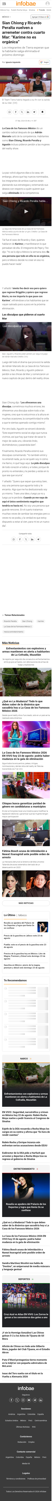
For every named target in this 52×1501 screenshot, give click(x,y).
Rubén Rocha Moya (15, 10)
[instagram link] (23, 1400)
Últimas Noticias (23, 1427)
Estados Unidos (11, 1420)
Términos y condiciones (15, 1479)
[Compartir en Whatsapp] (9, 112)
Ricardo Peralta (10, 621)
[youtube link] (29, 1400)
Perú (30, 1420)
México (5, 17)
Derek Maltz (47, 10)
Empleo (31, 1442)
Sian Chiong (27, 621)
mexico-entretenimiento (13, 632)
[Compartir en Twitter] (21, 112)
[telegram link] (35, 1400)
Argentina (21, 1414)
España (40, 1414)
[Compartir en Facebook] (15, 112)
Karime (41, 621)
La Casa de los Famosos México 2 (18, 626)
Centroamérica (41, 1420)
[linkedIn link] (41, 1400)
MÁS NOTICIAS (26, 903)
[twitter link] (17, 1400)
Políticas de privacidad (36, 1479)
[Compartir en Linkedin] (28, 112)
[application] (26, 211)
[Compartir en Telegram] (34, 112)
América (11, 1414)
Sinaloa (28, 10)
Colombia (31, 1414)
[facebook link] (11, 1400)
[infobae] (26, 3)
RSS (33, 1427)
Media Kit (26, 1463)
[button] (4, 4)
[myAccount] (47, 4)
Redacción (22, 1442)
